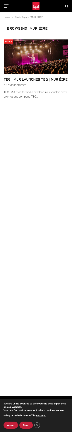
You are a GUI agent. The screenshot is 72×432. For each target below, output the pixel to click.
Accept (10, 425)
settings (41, 415)
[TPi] (36, 6)
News (8, 41)
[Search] (66, 6)
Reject (26, 425)
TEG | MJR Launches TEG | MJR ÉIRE (36, 79)
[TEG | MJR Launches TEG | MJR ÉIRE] (36, 56)
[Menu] (6, 6)
